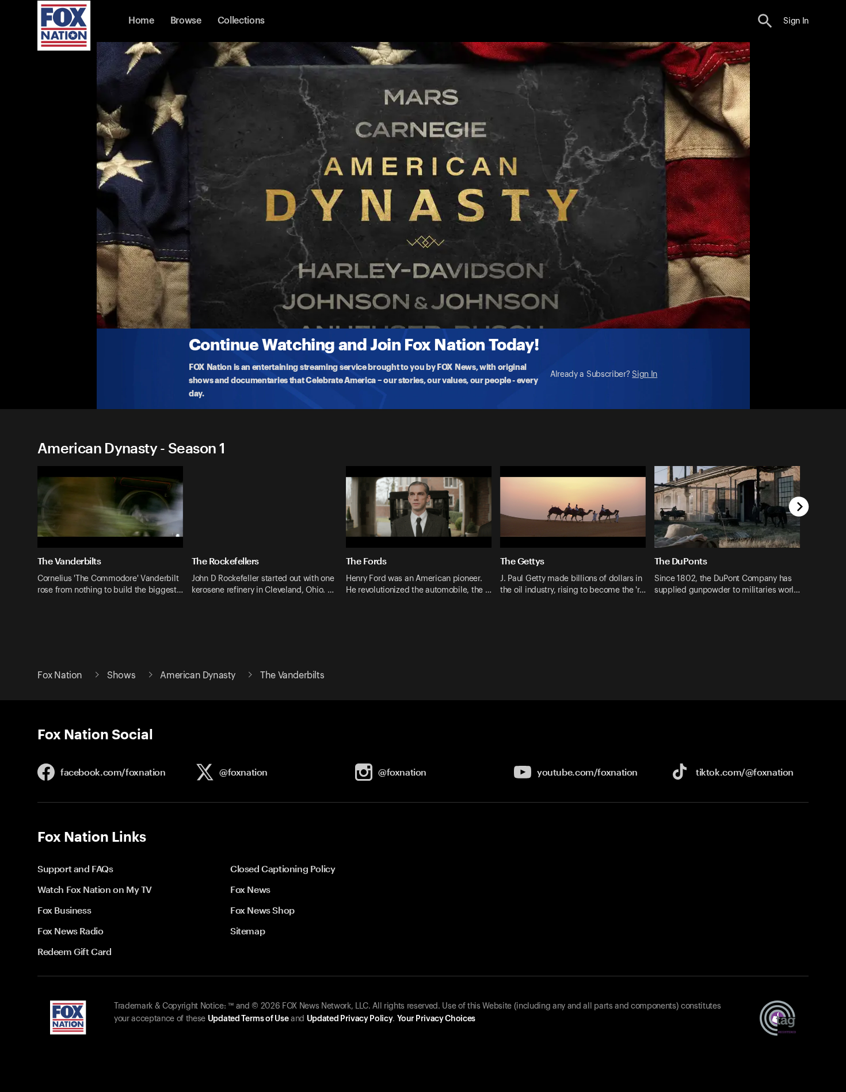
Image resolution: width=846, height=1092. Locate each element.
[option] (114, 538)
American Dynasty (197, 675)
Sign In (644, 375)
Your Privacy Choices (436, 1019)
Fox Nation (59, 675)
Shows (121, 675)
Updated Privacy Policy (350, 1019)
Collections (241, 20)
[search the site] (765, 21)
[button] (765, 21)
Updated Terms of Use (248, 1019)
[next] (799, 507)
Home (141, 20)
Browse (185, 20)
